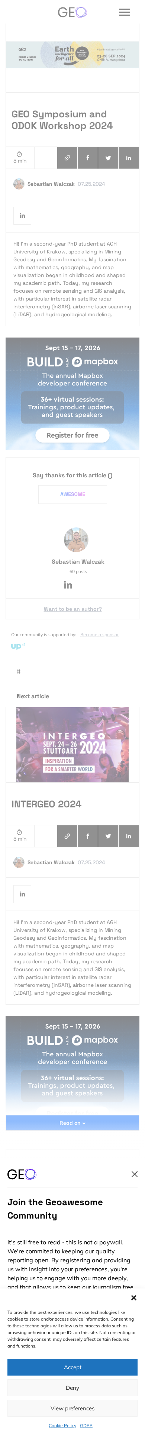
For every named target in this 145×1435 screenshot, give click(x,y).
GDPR (86, 1425)
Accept (72, 1367)
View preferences (72, 1408)
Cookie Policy (62, 1425)
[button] (134, 1298)
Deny (72, 1387)
